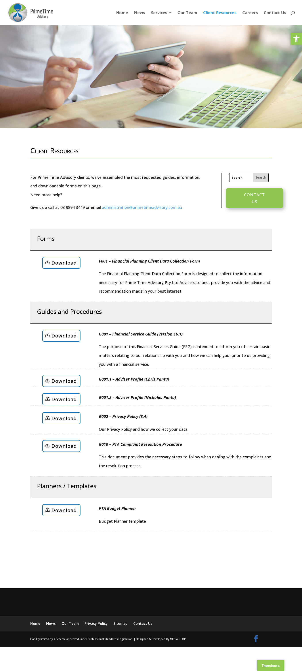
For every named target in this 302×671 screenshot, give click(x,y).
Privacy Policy (96, 623)
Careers (250, 13)
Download (64, 262)
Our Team (187, 13)
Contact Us (275, 13)
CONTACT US (254, 198)
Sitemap (120, 623)
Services (159, 13)
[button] (296, 39)
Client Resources (219, 13)
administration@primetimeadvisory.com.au (142, 207)
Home (122, 13)
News (139, 13)
